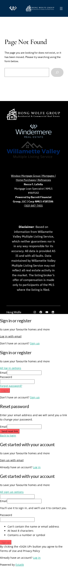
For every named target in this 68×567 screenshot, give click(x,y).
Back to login (8, 435)
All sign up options (12, 492)
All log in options (10, 368)
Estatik (19, 564)
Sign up (35, 343)
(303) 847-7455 (33, 205)
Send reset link (10, 431)
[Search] (57, 72)
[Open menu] (61, 8)
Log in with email (11, 336)
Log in (5, 390)
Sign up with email (12, 460)
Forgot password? (11, 386)
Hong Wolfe (13, 312)
